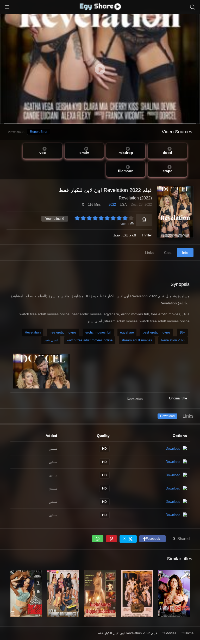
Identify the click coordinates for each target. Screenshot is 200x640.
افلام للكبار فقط (124, 235)
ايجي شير (51, 340)
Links (149, 252)
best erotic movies (157, 332)
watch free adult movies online (90, 340)
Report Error (38, 132)
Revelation (33, 332)
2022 (112, 204)
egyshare (127, 332)
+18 (182, 332)
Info (185, 252)
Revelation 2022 (173, 340)
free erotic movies (63, 332)
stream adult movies (136, 340)
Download (167, 416)
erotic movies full (98, 332)
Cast (168, 252)
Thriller (147, 235)
